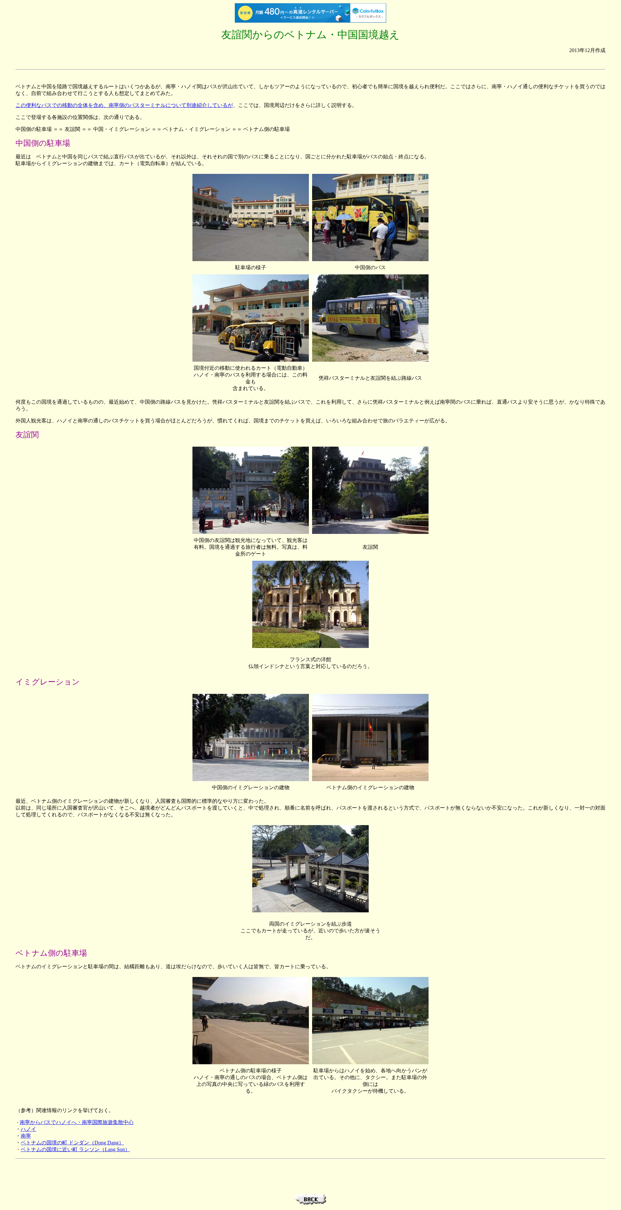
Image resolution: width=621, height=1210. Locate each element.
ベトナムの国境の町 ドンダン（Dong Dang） (72, 1142)
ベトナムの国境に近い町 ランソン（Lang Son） (75, 1149)
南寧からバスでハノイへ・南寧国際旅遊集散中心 (77, 1122)
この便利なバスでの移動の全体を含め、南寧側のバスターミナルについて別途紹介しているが (124, 105)
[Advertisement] (310, 61)
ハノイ (28, 1129)
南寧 (26, 1136)
